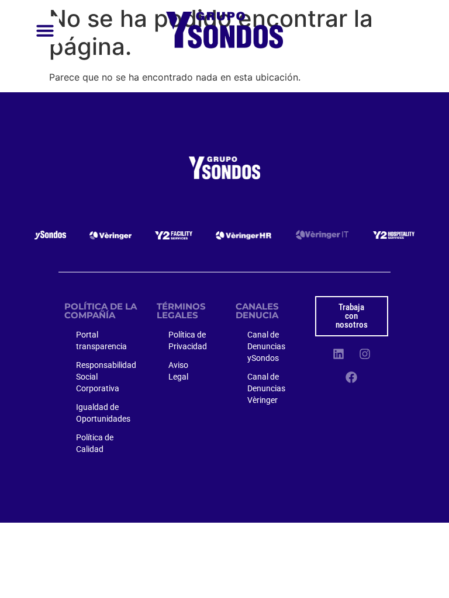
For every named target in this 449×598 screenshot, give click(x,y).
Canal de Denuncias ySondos (266, 346)
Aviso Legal (178, 370)
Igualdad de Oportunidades (103, 412)
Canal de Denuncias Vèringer (266, 388)
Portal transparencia (101, 340)
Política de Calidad (94, 443)
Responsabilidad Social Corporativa (106, 376)
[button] (45, 30)
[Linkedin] (338, 354)
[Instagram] (365, 354)
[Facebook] (351, 377)
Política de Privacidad (187, 340)
